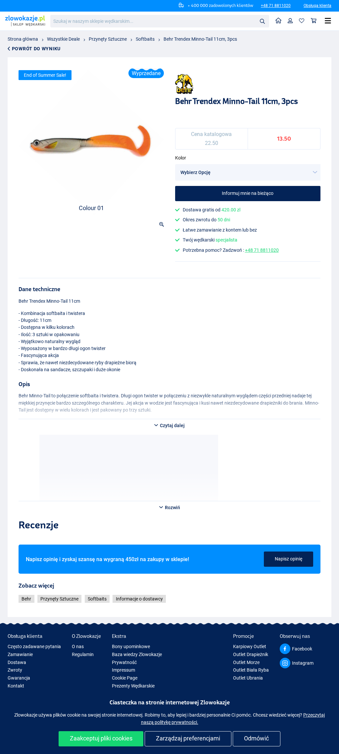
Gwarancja (19, 678)
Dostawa (17, 662)
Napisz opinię (288, 558)
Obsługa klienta (317, 5)
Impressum (123, 670)
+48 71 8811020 (276, 5)
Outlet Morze (246, 662)
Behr (26, 598)
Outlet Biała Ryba (251, 670)
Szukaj (262, 20)
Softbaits (145, 39)
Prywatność (124, 662)
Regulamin (83, 654)
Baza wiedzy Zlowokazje (137, 654)
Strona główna (23, 39)
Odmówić (256, 738)
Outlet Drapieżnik (250, 654)
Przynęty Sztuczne (108, 39)
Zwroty (15, 670)
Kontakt (16, 685)
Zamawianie (20, 654)
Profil (290, 21)
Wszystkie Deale (63, 39)
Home (278, 21)
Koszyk (314, 21)
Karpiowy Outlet (249, 646)
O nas (78, 646)
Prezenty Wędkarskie (133, 685)
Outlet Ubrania (248, 678)
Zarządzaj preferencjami (188, 738)
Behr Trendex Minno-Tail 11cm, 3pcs (200, 39)
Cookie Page (124, 678)
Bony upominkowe (131, 646)
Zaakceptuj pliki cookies (101, 738)
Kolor (180, 157)
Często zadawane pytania (34, 646)
